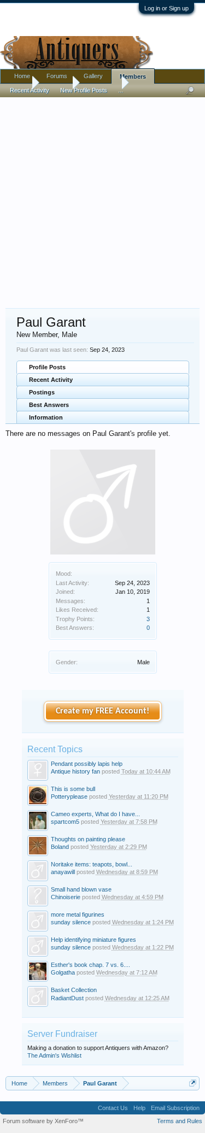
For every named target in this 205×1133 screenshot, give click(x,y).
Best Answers (49, 405)
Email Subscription (175, 1108)
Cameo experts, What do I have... (95, 814)
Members (133, 76)
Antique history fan (75, 771)
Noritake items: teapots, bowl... (91, 864)
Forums (56, 76)
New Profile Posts (83, 90)
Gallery (93, 76)
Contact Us (113, 1108)
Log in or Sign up (166, 8)
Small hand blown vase (81, 889)
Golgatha (63, 972)
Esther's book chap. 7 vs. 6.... (90, 964)
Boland (60, 846)
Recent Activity (51, 379)
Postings (42, 392)
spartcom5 (65, 821)
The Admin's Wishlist (54, 1055)
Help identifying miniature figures (93, 939)
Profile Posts (47, 367)
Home (22, 76)
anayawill (63, 872)
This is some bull (73, 789)
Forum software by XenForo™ (43, 1121)
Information (46, 417)
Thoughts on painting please (88, 839)
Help (139, 1108)
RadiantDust (67, 998)
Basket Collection (74, 990)
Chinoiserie (65, 897)
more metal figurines (77, 914)
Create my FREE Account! (102, 711)
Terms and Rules (179, 1121)
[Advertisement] (102, 197)
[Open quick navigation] (192, 1083)
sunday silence (71, 922)
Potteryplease (69, 796)
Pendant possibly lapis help (86, 763)
